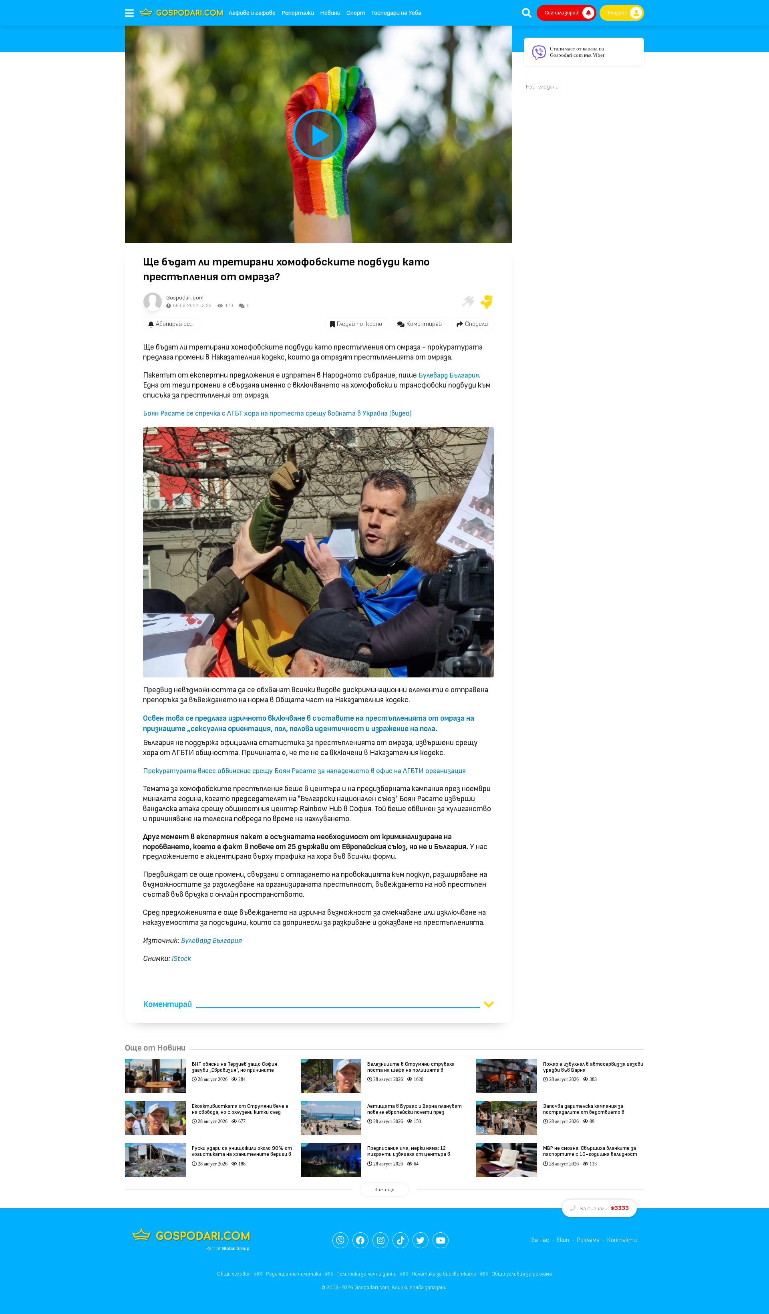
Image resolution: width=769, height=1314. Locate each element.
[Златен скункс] (486, 302)
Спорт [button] (355, 13)
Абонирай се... (174, 324)
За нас (540, 1240)
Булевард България (449, 375)
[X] (421, 1240)
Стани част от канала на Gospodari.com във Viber (577, 52)
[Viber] (340, 1240)
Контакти (622, 1240)
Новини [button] (330, 13)
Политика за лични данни (366, 1274)
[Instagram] (380, 1240)
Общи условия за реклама (521, 1274)
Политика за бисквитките (444, 1274)
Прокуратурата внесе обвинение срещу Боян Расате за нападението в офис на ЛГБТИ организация (304, 771)
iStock (181, 958)
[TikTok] (401, 1240)
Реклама (588, 1240)
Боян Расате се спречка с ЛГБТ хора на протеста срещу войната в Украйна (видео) (277, 413)
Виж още (384, 1190)
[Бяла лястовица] (467, 302)
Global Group (236, 1249)
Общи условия (234, 1274)
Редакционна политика (293, 1274)
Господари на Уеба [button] (396, 13)
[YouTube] (441, 1240)
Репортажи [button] (298, 13)
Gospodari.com (184, 297)
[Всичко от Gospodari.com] (152, 301)
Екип (563, 1240)
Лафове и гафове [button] (252, 13)
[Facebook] (360, 1240)
